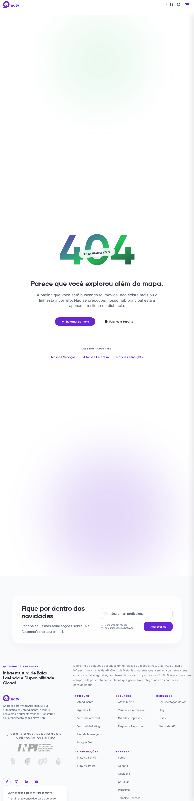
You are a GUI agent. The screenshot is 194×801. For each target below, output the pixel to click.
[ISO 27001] (27, 761)
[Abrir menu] (187, 5)
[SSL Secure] (58, 761)
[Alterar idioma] (166, 4)
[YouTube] (36, 782)
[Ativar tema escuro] (178, 4)
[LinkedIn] (26, 782)
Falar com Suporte (121, 321)
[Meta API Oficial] (43, 761)
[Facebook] (7, 782)
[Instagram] (16, 782)
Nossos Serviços (63, 357)
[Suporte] (172, 4)
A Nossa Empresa (96, 357)
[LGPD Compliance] (12, 761)
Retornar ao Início (77, 321)
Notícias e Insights (129, 357)
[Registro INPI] (35, 748)
